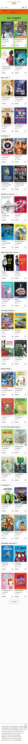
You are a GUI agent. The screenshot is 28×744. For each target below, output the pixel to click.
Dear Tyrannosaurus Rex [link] (20, 241)
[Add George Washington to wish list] (12, 131)
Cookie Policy (18, 740)
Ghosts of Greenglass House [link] (7, 474)
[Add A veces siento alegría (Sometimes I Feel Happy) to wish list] (12, 511)
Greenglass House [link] (19, 446)
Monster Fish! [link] (18, 330)
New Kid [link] (4, 272)
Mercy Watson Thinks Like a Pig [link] (20, 416)
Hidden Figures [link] (5, 183)
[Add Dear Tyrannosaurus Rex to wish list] (25, 247)
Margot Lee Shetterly (7, 184)
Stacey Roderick (6, 359)
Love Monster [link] (18, 563)
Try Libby (4, 11)
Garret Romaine (19, 41)
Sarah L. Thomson (19, 99)
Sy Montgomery (19, 359)
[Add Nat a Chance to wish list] (12, 569)
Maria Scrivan (5, 564)
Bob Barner (18, 215)
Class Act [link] (17, 272)
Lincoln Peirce (5, 448)
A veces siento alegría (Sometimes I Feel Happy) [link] (7, 504)
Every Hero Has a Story (9, 252)
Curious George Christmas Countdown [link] (7, 416)
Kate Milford (18, 448)
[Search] (2, 7)
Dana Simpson (6, 301)
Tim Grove (5, 126)
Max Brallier (18, 475)
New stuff (5, 78)
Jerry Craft (5, 273)
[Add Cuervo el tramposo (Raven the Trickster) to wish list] (25, 511)
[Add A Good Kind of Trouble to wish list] (12, 73)
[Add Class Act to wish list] (25, 278)
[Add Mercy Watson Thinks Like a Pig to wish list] (25, 422)
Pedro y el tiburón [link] (19, 532)
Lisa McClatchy (19, 243)
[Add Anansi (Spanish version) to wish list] (12, 538)
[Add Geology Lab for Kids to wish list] (25, 45)
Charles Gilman (6, 41)
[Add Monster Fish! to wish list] (25, 336)
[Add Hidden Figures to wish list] (12, 189)
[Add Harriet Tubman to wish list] (25, 162)
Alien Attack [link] (5, 388)
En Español (5, 485)
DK (3, 332)
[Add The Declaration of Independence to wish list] (25, 131)
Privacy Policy (14, 728)
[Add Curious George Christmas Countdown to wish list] (12, 422)
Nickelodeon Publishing (7, 390)
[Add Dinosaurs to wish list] (12, 247)
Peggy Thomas (6, 99)
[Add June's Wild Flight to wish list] (25, 480)
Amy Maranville (19, 126)
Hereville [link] (17, 299)
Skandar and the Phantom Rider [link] (20, 66)
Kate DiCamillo (19, 417)
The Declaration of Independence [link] (20, 125)
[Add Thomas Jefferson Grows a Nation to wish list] (12, 104)
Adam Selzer (5, 157)
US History (5, 136)
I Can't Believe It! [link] (6, 330)
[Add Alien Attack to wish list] (12, 395)
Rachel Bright (18, 564)
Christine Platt (18, 506)
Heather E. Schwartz (20, 184)
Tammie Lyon (18, 534)
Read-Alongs (6, 369)
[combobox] (11, 7)
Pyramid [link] (4, 214)
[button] (12, 39)
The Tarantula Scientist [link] (20, 357)
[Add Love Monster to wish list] (25, 569)
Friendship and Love (8, 543)
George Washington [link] (6, 125)
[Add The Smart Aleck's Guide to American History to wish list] (12, 162)
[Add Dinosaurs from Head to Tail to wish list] (12, 364)
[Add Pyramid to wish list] (12, 220)
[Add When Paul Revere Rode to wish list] (25, 104)
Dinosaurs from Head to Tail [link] (7, 357)
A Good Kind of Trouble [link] (7, 66)
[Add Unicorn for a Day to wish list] (12, 306)
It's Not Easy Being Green (10, 427)
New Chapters (14, 18)
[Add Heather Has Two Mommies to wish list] (25, 395)
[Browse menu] (25, 7)
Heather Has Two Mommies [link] (20, 388)
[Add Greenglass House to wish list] (25, 453)
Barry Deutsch (18, 301)
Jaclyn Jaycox (5, 506)
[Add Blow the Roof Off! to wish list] (12, 453)
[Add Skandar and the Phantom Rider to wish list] (25, 73)
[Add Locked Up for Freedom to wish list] (25, 189)
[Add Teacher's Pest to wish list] (12, 45)
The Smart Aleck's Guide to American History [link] (7, 155)
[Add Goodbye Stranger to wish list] (25, 597)
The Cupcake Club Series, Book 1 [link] (7, 590)
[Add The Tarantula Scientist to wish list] (25, 364)
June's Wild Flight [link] (19, 474)
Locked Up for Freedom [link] (20, 183)
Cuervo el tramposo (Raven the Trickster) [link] (20, 504)
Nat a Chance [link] (5, 563)
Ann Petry (18, 157)
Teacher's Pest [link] (5, 39)
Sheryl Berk (5, 592)
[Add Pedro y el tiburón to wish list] (25, 538)
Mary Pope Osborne (7, 243)
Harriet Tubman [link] (18, 155)
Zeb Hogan (18, 332)
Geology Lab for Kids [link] (20, 39)
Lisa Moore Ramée (6, 68)
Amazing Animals (7, 310)
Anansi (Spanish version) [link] (7, 532)
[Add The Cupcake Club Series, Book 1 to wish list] (12, 597)
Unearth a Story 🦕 (8, 194)
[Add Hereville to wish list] (25, 306)
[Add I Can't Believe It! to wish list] (12, 336)
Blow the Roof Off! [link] (6, 446)
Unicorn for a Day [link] (6, 299)
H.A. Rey (4, 417)
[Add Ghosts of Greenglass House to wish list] (12, 480)
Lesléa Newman (19, 390)
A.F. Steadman (19, 68)
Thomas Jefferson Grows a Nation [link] (7, 97)
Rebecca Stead (19, 592)
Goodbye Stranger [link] (19, 590)
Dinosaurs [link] (4, 241)
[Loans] (23, 7)
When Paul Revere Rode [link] (20, 97)
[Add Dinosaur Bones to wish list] (25, 220)
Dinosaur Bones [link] (18, 214)
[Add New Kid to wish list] (12, 278)
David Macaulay (6, 215)
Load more (14, 601)
